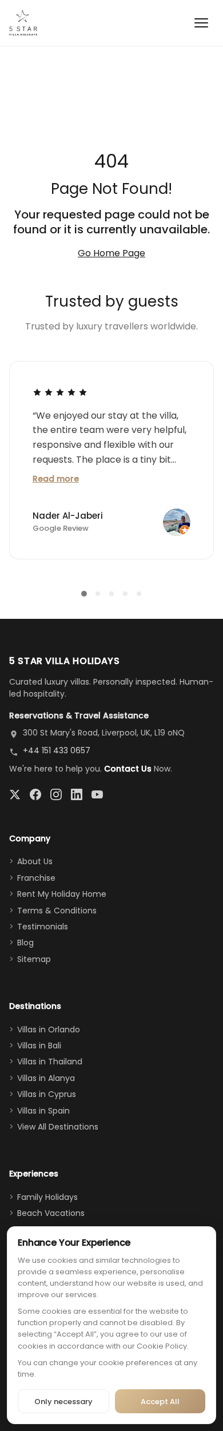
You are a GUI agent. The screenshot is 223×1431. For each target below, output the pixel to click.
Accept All (160, 1401)
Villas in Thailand (49, 1061)
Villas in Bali (39, 1045)
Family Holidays (47, 1197)
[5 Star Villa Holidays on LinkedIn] (76, 794)
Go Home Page (111, 253)
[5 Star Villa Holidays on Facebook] (35, 794)
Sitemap (34, 959)
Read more (56, 478)
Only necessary (63, 1401)
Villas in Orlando (48, 1029)
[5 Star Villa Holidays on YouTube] (97, 794)
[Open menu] (201, 22)
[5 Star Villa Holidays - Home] (23, 22)
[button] (84, 594)
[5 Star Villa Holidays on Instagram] (56, 794)
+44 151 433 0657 (56, 750)
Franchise (36, 878)
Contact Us (128, 768)
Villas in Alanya (46, 1078)
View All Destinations (57, 1126)
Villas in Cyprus (46, 1094)
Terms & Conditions (57, 910)
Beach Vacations (51, 1213)
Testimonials (42, 926)
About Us (35, 861)
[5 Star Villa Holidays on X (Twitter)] (15, 794)
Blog (25, 942)
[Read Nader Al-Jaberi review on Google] (60, 391)
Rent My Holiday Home (61, 894)
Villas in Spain (43, 1110)
